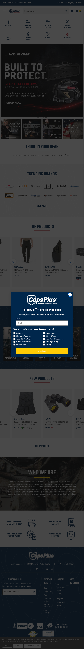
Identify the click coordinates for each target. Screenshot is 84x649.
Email (18, 319)
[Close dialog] (70, 294)
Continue (42, 351)
